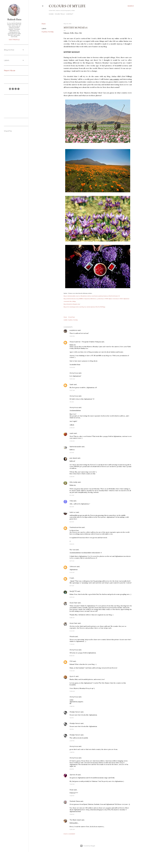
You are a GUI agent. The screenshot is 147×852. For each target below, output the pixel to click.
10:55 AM (72, 691)
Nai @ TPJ (73, 591)
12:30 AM (72, 379)
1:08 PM (72, 706)
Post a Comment (69, 834)
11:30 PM (72, 336)
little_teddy (73, 482)
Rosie (72, 790)
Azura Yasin (73, 603)
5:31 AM (72, 522)
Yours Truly (60, 14)
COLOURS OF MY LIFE (67, 6)
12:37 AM (72, 390)
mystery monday (48, 32)
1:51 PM (72, 718)
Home (51, 14)
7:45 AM (72, 644)
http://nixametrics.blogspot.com (71, 304)
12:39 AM (72, 829)
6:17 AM (72, 585)
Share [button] (44, 24)
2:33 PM (72, 740)
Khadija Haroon (75, 712)
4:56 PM (72, 752)
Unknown (73, 566)
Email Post (71, 317)
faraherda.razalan (75, 447)
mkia (71, 501)
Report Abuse (9, 70)
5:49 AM (72, 572)
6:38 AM (72, 617)
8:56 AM (72, 655)
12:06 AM (72, 367)
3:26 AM (72, 476)
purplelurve (73, 330)
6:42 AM (72, 631)
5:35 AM (72, 544)
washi (72, 433)
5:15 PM (72, 769)
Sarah (72, 384)
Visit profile (14, 40)
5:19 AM (72, 506)
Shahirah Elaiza (75, 801)
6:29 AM (72, 597)
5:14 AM (72, 495)
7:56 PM (72, 795)
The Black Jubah (75, 820)
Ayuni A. (72, 676)
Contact (69, 14)
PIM (71, 661)
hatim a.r (73, 512)
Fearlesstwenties (75, 527)
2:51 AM (72, 452)
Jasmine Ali (73, 775)
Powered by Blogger (89, 846)
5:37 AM (72, 561)
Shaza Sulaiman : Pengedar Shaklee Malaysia (85, 342)
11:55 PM (72, 814)
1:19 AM (72, 402)
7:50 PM (72, 784)
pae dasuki (73, 458)
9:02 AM (72, 670)
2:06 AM (72, 427)
